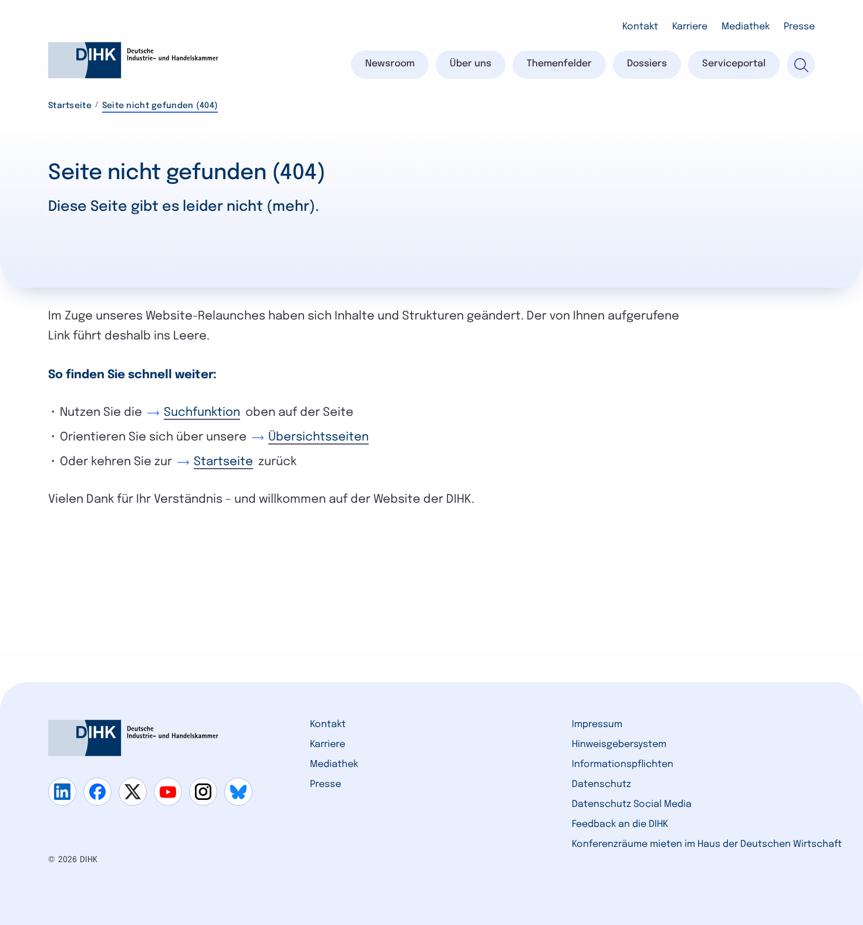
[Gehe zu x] (133, 792)
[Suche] (801, 65)
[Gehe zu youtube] (168, 792)
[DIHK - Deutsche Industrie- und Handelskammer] (133, 60)
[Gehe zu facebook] (97, 792)
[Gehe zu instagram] (203, 792)
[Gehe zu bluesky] (238, 792)
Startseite (70, 106)
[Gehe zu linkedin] (62, 792)
